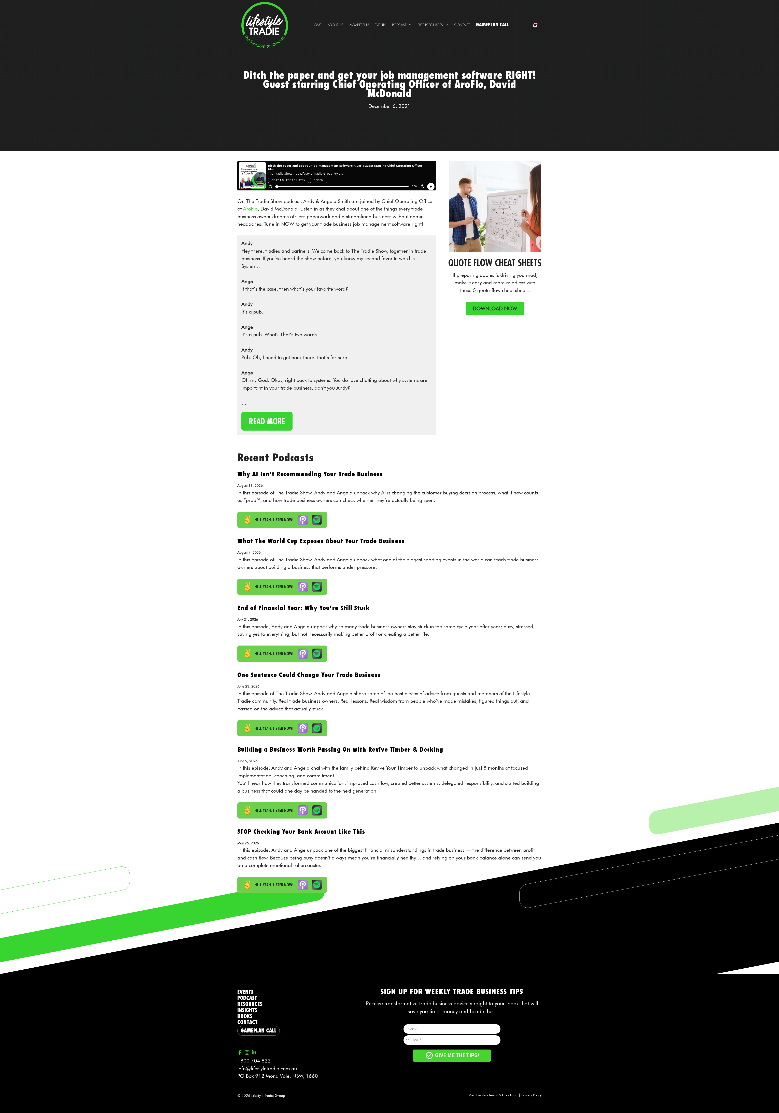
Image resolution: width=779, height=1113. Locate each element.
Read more (267, 421)
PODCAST (247, 998)
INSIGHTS (247, 1010)
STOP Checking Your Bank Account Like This (301, 832)
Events (380, 25)
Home (317, 25)
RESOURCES (249, 1004)
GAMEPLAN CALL (492, 25)
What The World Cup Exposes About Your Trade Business (321, 541)
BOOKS (244, 1016)
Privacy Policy (531, 1095)
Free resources (430, 25)
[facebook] (535, 25)
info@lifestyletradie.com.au (267, 1068)
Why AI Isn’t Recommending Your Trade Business (310, 474)
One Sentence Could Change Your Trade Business (309, 675)
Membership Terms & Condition (493, 1095)
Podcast (399, 25)
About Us (335, 25)
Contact (462, 25)
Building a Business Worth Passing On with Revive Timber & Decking (340, 750)
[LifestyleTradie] (264, 24)
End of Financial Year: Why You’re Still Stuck (303, 608)
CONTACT (247, 1022)
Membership (359, 25)
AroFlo (250, 209)
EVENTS (245, 992)
